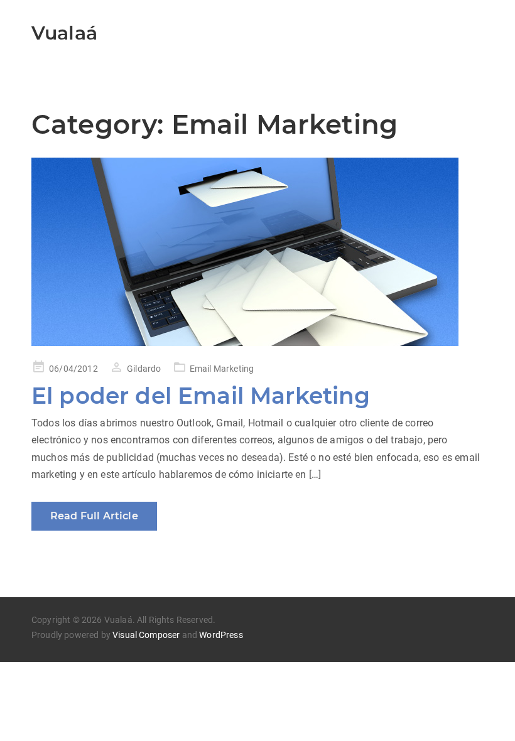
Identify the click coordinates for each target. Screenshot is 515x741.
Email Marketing (222, 369)
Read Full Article (94, 516)
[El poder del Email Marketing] (257, 252)
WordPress (220, 635)
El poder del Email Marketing (200, 395)
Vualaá (64, 33)
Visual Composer (146, 635)
